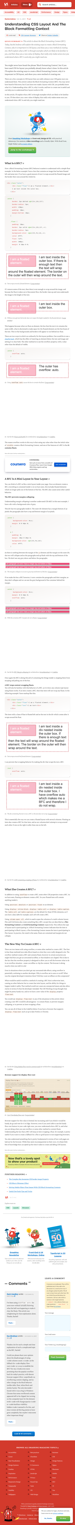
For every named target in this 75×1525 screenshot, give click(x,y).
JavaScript (34, 12)
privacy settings (58, 1513)
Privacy (32, 1478)
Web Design (34, 1494)
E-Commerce (34, 1465)
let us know (57, 1306)
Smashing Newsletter (14, 1253)
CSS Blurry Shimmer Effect (19, 1183)
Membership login (22, 1518)
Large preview (35, 284)
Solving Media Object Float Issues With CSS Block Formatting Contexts (34, 1187)
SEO (53, 1482)
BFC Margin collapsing (21, 672)
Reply (10, 1323)
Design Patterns (57, 1461)
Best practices (34, 1453)
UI (53, 1486)
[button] (69, 5)
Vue (53, 1490)
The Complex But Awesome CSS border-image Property (29, 1179)
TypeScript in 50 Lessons (57, 1254)
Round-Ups (34, 1482)
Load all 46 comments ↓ (23, 1434)
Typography (12, 1486)
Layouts (26, 35)
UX (18, 12)
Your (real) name (50, 1334)
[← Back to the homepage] (6, 5)
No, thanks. (48, 1518)
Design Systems (13, 1465)
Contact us (30, 1515)
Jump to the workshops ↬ (22, 150)
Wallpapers (12, 1494)
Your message (49, 1313)
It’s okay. (63, 1518)
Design (56, 12)
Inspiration (11, 1473)
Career (10, 1457)
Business (55, 1453)
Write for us (22, 1515)
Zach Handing (12, 1294)
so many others (26, 144)
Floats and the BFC (20, 437)
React (54, 1478)
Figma (65, 12)
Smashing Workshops (21, 138)
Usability (11, 1490)
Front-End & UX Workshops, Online (36, 1253)
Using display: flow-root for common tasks (27, 1067)
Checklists (33, 1457)
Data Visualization (14, 1461)
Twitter (49, 35)
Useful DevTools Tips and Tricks (20, 1191)
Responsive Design (14, 1482)
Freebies (11, 1469)
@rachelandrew (42, 437)
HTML (32, 1469)
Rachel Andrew (10, 19)
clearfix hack (9, 339)
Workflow (55, 1494)
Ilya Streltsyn (12, 1336)
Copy (65, 183)
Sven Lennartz (43, 1506)
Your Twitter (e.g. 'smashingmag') (55, 1345)
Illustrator (55, 1469)
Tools (32, 1486)
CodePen (52, 437)
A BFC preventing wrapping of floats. (25, 880)
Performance (46, 12)
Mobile (54, 1473)
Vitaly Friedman (32, 1506)
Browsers (33, 35)
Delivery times (33, 1518)
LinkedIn (55, 35)
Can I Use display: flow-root (15, 1115)
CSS (24, 12)
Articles (14, 5)
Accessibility (9, 12)
